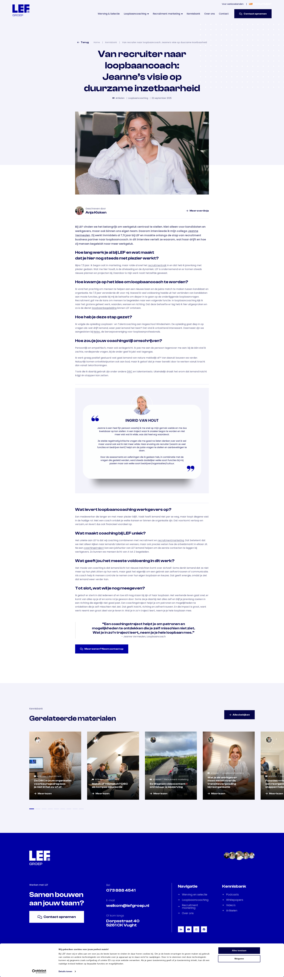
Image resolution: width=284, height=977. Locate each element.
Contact (224, 13)
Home (97, 42)
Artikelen (231, 910)
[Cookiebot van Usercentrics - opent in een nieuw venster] (39, 971)
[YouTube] (189, 929)
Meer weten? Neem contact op (103, 649)
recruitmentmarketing (171, 540)
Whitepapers (234, 899)
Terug (85, 42)
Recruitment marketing (190, 906)
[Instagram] (196, 929)
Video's (230, 905)
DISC (129, 371)
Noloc (96, 331)
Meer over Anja (199, 210)
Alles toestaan (239, 950)
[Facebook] (204, 929)
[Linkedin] (181, 929)
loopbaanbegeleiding (104, 308)
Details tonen (65, 971)
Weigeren (239, 958)
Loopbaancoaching (195, 899)
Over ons (209, 13)
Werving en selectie (194, 894)
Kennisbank (193, 13)
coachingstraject (94, 548)
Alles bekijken (241, 714)
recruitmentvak (157, 265)
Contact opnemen (255, 13)
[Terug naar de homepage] (20, 10)
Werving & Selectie (109, 13)
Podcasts (232, 894)
